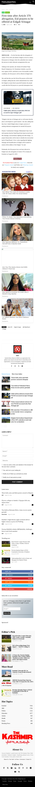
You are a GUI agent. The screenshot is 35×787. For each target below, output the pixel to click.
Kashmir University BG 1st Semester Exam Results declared (21, 671)
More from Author (17, 374)
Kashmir (11, 9)
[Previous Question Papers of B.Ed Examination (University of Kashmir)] (6, 552)
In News (17, 759)
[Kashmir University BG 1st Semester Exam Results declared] (6, 673)
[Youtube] (22, 366)
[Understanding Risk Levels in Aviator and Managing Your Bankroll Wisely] (6, 560)
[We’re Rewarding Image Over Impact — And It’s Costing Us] (6, 648)
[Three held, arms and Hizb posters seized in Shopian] (6, 379)
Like (31, 571)
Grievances (22, 759)
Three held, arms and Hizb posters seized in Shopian (17, 493)
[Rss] (19, 772)
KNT (3, 495)
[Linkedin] (15, 768)
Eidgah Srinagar (17, 327)
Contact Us (28, 759)
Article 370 (10, 327)
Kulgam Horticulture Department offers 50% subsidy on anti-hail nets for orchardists (21, 420)
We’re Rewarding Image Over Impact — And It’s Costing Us (21, 646)
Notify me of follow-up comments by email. (15, 473)
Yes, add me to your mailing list (11, 470)
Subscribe (29, 589)
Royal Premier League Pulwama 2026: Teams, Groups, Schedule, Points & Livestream (21, 543)
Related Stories (6, 374)
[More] (31, 28)
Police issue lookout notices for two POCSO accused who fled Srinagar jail (21, 404)
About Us (6, 759)
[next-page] (5, 426)
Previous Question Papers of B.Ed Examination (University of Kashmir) (22, 691)
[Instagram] (15, 366)
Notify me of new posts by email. (12, 477)
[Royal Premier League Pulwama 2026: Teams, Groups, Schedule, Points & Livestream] (6, 544)
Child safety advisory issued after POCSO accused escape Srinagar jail (22, 395)
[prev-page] (3, 426)
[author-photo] (17, 353)
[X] (19, 366)
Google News (22, 162)
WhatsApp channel (28, 165)
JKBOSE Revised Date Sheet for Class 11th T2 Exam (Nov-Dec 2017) (22, 680)
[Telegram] (31, 768)
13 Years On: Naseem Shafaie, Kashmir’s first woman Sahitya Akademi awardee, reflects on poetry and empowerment (21, 657)
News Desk (4, 514)
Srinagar (4, 329)
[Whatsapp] (27, 768)
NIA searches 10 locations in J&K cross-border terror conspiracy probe (22, 412)
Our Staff (11, 759)
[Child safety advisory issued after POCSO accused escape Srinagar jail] (6, 396)
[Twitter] (8, 768)
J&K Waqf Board (26, 327)
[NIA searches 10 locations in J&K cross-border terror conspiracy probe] (6, 412)
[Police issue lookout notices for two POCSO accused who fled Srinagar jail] (6, 404)
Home (3, 9)
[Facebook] (12, 366)
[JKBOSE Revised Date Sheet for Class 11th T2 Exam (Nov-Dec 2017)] (6, 683)
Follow (30, 575)
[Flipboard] (11, 768)
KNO (4, 24)
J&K (7, 9)
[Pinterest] (23, 768)
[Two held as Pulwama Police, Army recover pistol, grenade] (6, 388)
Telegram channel (9, 165)
